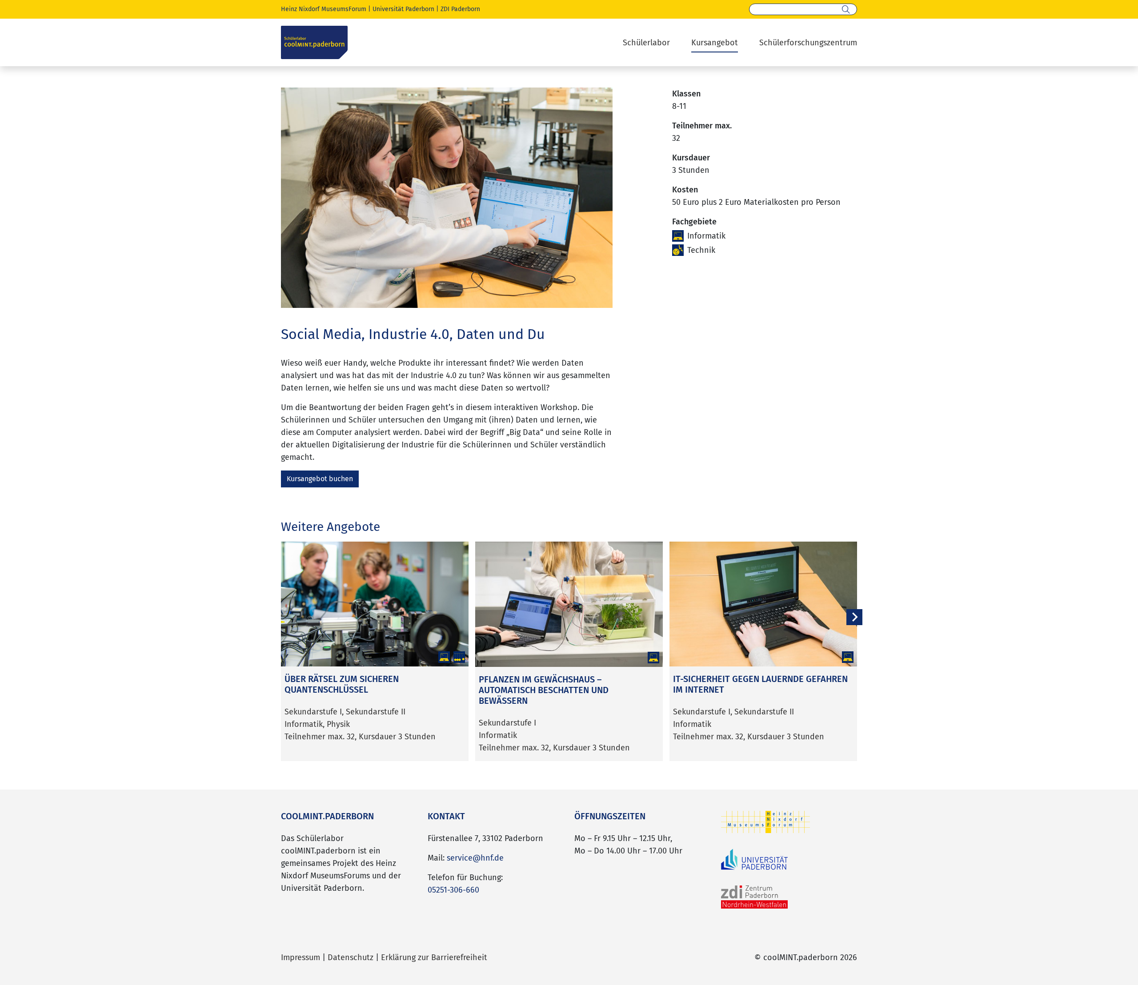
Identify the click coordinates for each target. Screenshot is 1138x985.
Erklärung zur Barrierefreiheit (434, 957)
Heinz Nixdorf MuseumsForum (323, 9)
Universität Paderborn (403, 9)
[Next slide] (854, 617)
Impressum (300, 957)
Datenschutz (350, 957)
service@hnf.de (475, 858)
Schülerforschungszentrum (808, 43)
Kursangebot (714, 43)
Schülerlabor (646, 43)
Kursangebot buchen (320, 479)
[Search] (846, 9)
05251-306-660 (453, 890)
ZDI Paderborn (460, 9)
